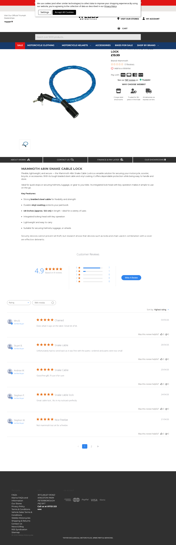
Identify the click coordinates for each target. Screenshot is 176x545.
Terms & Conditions (21, 509)
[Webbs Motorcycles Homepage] (88, 17)
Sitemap (16, 532)
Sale (20, 45)
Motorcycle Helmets (75, 45)
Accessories (103, 45)
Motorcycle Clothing (41, 45)
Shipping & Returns (21, 521)
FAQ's (14, 495)
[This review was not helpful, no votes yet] (166, 334)
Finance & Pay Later (108, 160)
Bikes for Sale (124, 45)
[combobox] (19, 302)
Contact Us (63, 160)
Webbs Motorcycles (21, 518)
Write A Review (131, 277)
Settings (45, 12)
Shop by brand (146, 45)
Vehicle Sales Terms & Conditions (22, 513)
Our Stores (17, 503)
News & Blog (18, 526)
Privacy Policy (18, 506)
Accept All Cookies (64, 12)
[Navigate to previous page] (78, 446)
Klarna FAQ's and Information (20, 499)
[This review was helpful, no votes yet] (161, 334)
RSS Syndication (19, 529)
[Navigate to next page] (98, 446)
